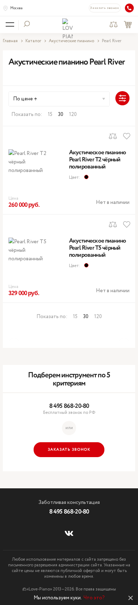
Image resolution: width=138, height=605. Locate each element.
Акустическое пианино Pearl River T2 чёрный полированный (97, 160)
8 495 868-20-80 (69, 406)
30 (60, 114)
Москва (16, 8)
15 (50, 114)
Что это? (94, 597)
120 (73, 114)
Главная (10, 41)
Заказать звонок (105, 8)
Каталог (33, 41)
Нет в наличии (113, 202)
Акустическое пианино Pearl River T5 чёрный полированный (97, 248)
